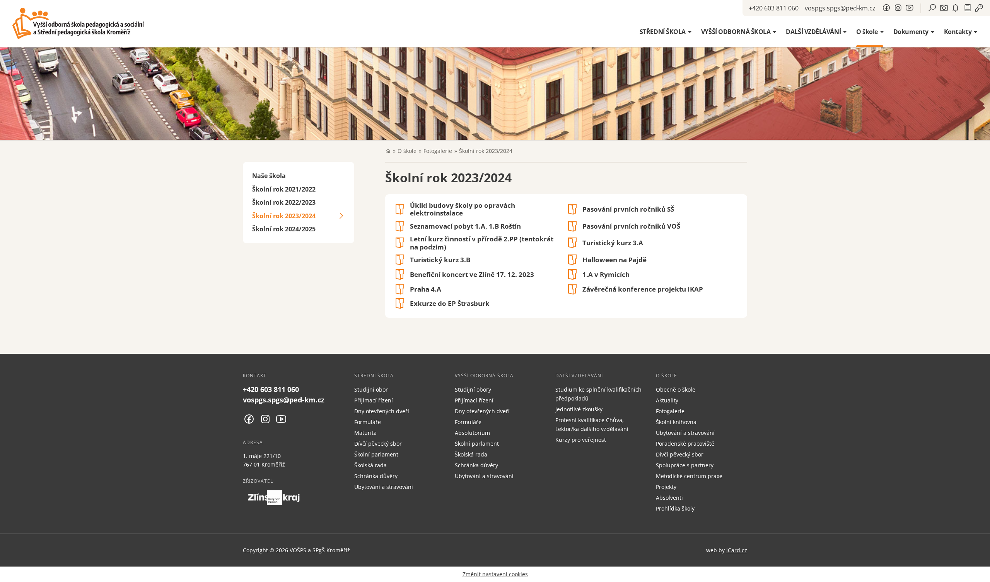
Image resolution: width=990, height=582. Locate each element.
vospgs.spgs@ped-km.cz (840, 8)
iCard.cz (736, 550)
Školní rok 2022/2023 (284, 202)
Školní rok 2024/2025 (284, 229)
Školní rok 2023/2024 (284, 216)
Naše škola (269, 175)
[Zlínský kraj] (274, 497)
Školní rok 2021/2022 (284, 189)
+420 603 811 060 (774, 8)
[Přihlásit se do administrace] (982, 574)
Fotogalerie (437, 150)
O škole (407, 150)
